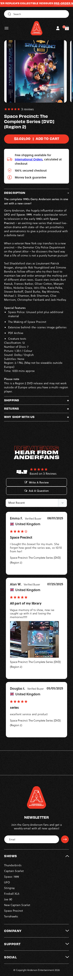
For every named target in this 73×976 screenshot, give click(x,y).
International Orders (29, 159)
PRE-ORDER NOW (58, 3)
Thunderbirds (12, 865)
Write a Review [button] (39, 482)
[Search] (8, 14)
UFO (7, 882)
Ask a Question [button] (39, 491)
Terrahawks (11, 916)
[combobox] (36, 14)
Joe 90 (8, 899)
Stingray (9, 888)
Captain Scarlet (14, 871)
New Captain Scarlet (17, 905)
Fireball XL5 (11, 893)
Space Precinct (13, 910)
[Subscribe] (65, 839)
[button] (6, 28)
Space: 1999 (11, 876)
